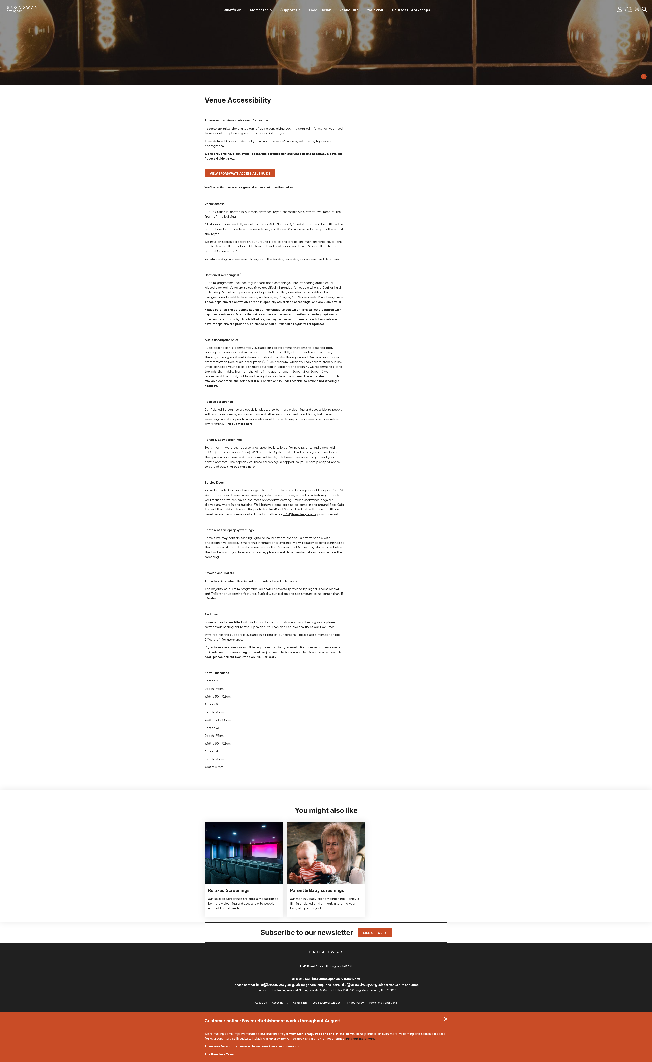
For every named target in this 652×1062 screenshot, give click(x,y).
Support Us (290, 10)
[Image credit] (644, 77)
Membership (261, 10)
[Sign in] (619, 9)
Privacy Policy (355, 1003)
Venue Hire (349, 10)
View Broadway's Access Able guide (240, 173)
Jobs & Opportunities (327, 1003)
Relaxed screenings (219, 401)
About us (261, 1003)
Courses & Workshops (411, 10)
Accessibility (280, 1003)
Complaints (300, 1003)
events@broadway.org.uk (358, 984)
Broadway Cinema (326, 957)
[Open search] (644, 9)
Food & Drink (320, 10)
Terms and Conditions (383, 1003)
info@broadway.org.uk (278, 984)
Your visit (375, 10)
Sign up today (374, 933)
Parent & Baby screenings (223, 439)
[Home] (22, 9)
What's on (232, 10)
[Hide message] (445, 1019)
